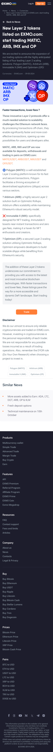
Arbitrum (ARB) (36, 368)
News (5, 552)
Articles (6, 533)
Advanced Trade (11, 451)
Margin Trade (9, 456)
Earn (5, 464)
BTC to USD (8, 665)
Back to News (13, 22)
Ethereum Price (10, 637)
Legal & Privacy (10, 560)
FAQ (5, 520)
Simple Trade (9, 447)
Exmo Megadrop (11, 505)
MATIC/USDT (9, 159)
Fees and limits (10, 528)
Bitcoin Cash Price (12, 649)
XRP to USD (8, 682)
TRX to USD (8, 694)
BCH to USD (9, 686)
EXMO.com (18, 74)
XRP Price (8, 645)
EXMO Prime (9, 496)
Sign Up (40, 3)
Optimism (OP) (37, 374)
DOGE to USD (9, 699)
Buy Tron (7, 613)
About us (7, 548)
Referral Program (11, 488)
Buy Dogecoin (10, 617)
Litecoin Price (9, 641)
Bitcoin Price (9, 632)
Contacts (7, 556)
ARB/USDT (23, 159)
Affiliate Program (11, 492)
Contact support (11, 524)
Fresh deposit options (20, 405)
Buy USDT (8, 587)
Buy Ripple (8, 592)
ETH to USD (8, 669)
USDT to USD (9, 673)
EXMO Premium (11, 484)
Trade (26, 312)
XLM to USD (9, 690)
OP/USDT (7, 163)
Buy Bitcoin (8, 579)
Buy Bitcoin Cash (11, 600)
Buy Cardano (9, 609)
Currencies (7, 74)
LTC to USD (8, 677)
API (4, 479)
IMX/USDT (35, 159)
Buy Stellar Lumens (12, 604)
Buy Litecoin (9, 596)
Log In (31, 3)
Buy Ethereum (10, 583)
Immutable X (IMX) (17, 374)
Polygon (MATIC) (17, 368)
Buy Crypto (8, 460)
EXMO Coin (8, 501)
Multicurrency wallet (13, 443)
